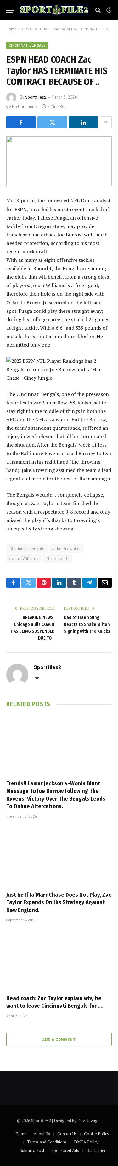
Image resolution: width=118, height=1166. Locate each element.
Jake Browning (66, 548)
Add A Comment (59, 1039)
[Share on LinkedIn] (83, 122)
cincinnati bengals (27, 45)
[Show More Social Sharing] (106, 122)
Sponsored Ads (65, 1150)
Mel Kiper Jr (57, 558)
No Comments (25, 106)
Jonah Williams (23, 558)
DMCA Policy (86, 1142)
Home (11, 29)
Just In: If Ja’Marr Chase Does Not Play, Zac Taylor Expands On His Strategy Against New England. (58, 902)
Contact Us (67, 1134)
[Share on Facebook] (21, 122)
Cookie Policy (96, 1134)
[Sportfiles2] (54, 10)
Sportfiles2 (35, 96)
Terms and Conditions (47, 1142)
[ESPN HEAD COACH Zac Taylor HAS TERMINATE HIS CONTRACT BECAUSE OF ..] (59, 161)
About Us (42, 1134)
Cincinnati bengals (26, 548)
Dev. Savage (88, 1120)
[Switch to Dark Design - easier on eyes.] (108, 10)
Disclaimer (96, 1150)
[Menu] (10, 10)
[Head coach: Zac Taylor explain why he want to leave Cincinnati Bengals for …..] (59, 960)
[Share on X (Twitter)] (52, 122)
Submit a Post (32, 1150)
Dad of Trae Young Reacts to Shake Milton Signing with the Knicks (87, 624)
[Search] (98, 10)
